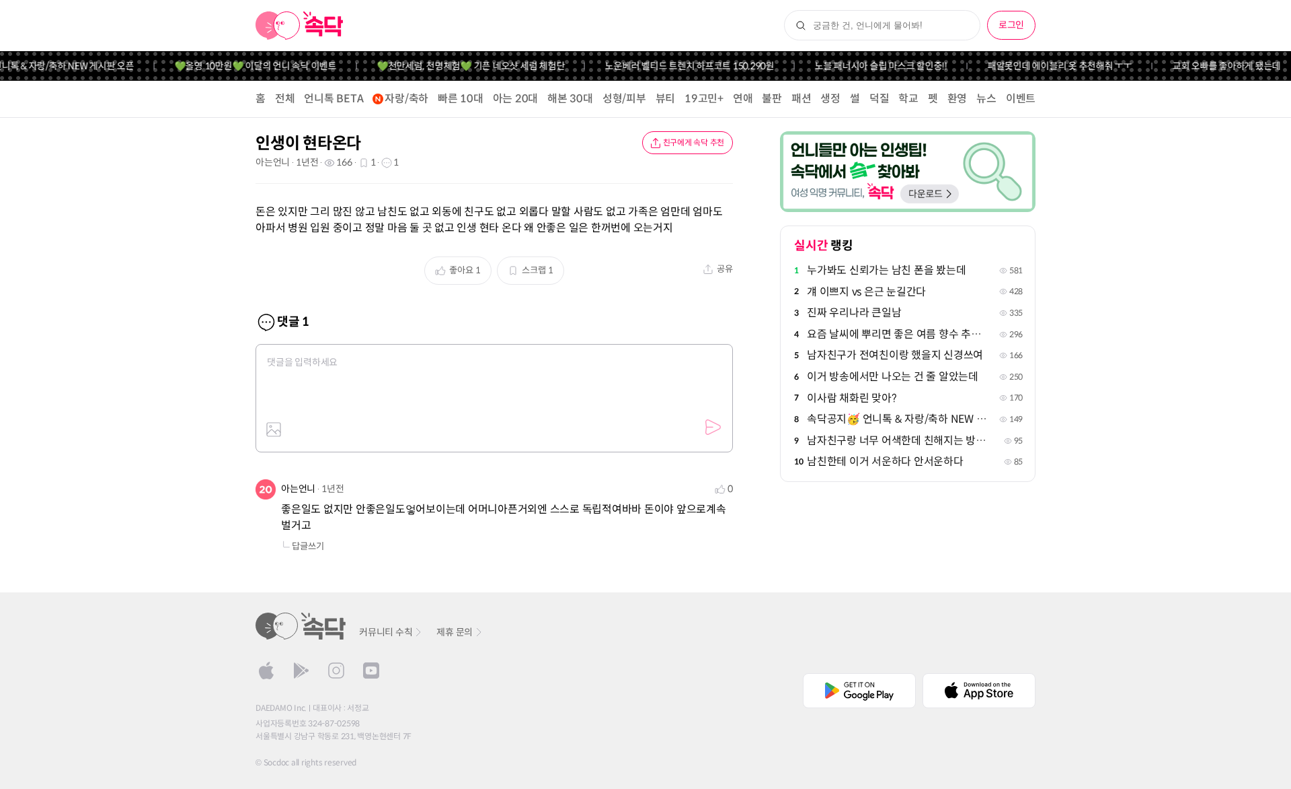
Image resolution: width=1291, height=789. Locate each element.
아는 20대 (516, 99)
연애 (743, 99)
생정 (830, 99)
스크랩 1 (537, 270)
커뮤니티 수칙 (385, 632)
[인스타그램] (336, 670)
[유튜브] (371, 670)
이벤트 (1020, 99)
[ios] (266, 670)
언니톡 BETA (333, 99)
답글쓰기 (308, 546)
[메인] (300, 25)
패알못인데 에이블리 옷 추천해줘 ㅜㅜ (1048, 66)
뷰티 (666, 99)
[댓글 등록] (713, 427)
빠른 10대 (460, 99)
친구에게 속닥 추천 (694, 142)
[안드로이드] (301, 670)
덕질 (879, 99)
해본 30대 (570, 99)
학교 (908, 99)
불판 (772, 99)
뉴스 (986, 99)
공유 (725, 269)
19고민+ (703, 99)
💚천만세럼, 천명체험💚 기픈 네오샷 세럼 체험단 (460, 66)
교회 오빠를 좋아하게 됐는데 (1215, 66)
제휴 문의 (454, 632)
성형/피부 (624, 99)
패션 (801, 99)
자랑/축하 (406, 99)
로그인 (1011, 25)
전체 (285, 99)
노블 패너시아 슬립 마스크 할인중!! (870, 66)
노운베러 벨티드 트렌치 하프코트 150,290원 (678, 66)
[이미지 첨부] (274, 429)
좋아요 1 (465, 270)
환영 (957, 99)
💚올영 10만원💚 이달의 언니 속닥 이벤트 (244, 66)
